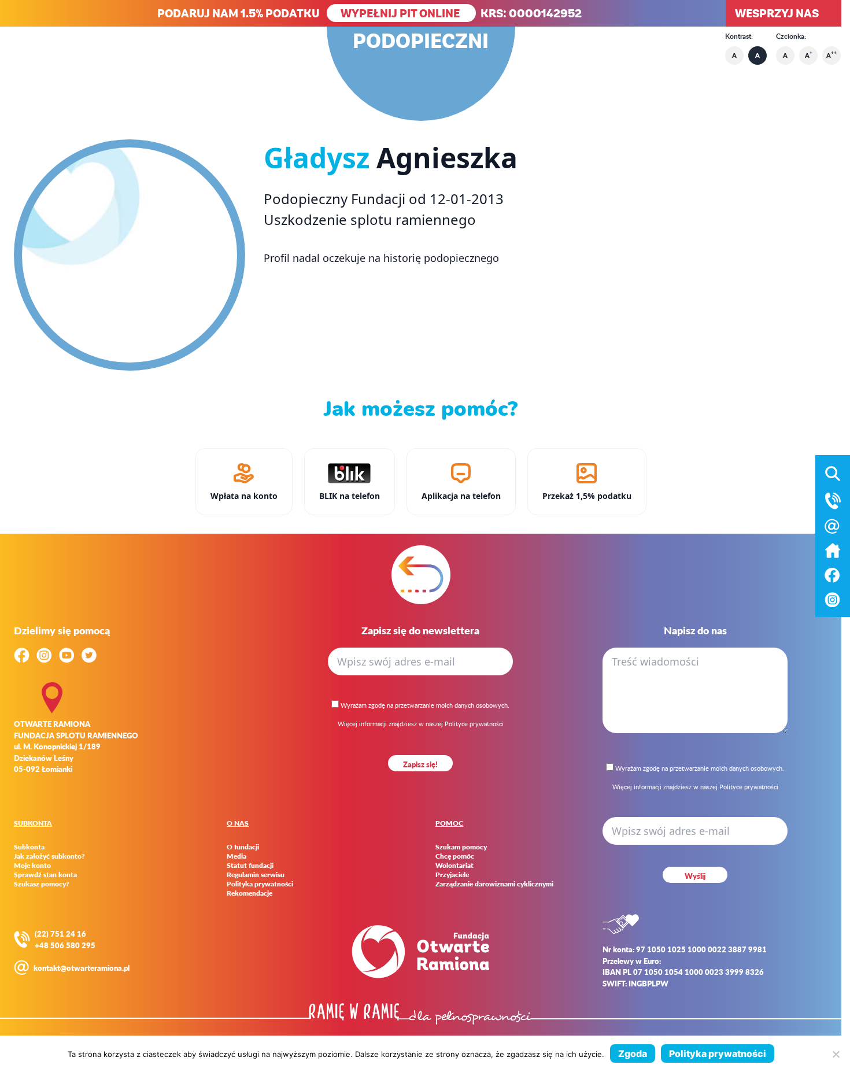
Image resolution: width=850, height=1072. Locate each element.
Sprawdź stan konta (45, 874)
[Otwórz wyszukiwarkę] (832, 473)
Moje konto (32, 865)
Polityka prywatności (260, 884)
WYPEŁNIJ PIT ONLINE (401, 13)
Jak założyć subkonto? (49, 856)
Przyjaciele (452, 874)
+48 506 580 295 (65, 945)
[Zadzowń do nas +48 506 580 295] (832, 500)
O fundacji (243, 847)
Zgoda (632, 1053)
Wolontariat (454, 865)
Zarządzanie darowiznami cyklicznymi (494, 884)
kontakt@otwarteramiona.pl (82, 967)
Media (236, 856)
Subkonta (29, 847)
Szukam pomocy (461, 847)
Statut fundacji (250, 865)
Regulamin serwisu (255, 874)
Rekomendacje (249, 893)
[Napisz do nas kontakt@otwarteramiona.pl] (832, 526)
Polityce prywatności (474, 723)
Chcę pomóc (454, 856)
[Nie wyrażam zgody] (835, 1054)
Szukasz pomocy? (41, 884)
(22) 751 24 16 (60, 933)
